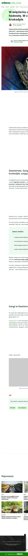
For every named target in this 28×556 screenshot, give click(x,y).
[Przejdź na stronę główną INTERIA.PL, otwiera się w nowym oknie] (6, 3)
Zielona (7, 7)
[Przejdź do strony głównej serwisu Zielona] (16, 3)
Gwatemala (12, 321)
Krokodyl (12, 408)
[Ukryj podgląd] (25, 535)
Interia (2, 7)
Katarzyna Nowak (21, 24)
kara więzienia (22, 408)
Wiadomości (12, 7)
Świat (17, 7)
